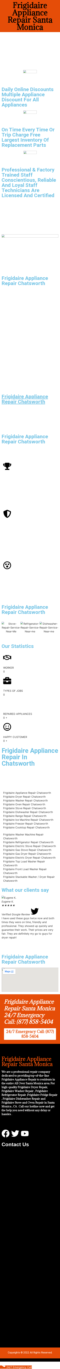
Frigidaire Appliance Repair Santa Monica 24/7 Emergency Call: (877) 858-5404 (29, 1011)
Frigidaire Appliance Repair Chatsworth (25, 399)
